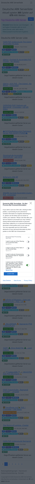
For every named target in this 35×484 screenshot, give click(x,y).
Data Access (17, 280)
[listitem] (17, 237)
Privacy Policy (28, 280)
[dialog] (17, 242)
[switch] (27, 242)
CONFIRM (10, 273)
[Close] (31, 203)
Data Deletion (7, 280)
